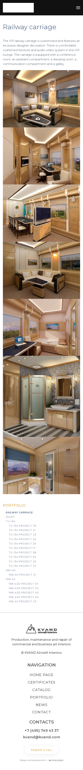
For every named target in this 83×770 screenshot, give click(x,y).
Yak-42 (10, 579)
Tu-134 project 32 (22, 565)
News (41, 705)
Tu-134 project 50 (22, 556)
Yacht (10, 516)
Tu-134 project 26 (22, 561)
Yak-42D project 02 (24, 588)
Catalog (41, 690)
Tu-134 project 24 (22, 539)
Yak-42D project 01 (23, 583)
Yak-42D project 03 (24, 592)
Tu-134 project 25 (22, 543)
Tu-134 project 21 (22, 530)
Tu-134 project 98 (22, 552)
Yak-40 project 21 (22, 574)
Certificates (41, 682)
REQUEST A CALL (41, 750)
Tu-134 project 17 (22, 548)
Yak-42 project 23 (22, 601)
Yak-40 (11, 570)
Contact (41, 712)
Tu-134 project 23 (22, 534)
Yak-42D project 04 (24, 597)
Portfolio (14, 505)
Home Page (41, 675)
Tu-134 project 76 (22, 525)
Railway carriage (19, 512)
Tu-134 (10, 521)
